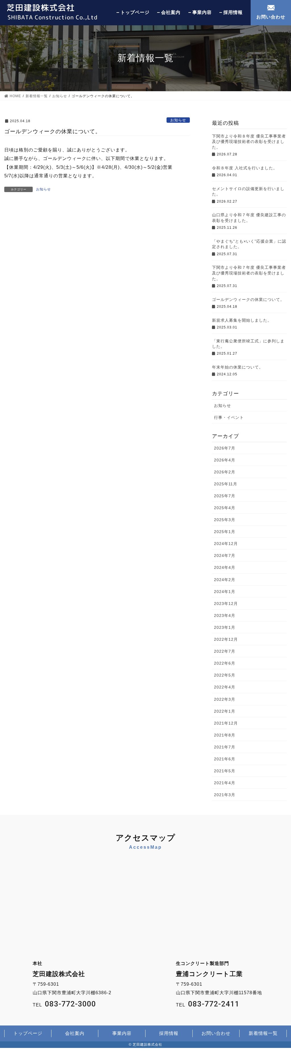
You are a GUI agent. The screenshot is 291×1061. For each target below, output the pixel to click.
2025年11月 (225, 484)
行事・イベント (229, 417)
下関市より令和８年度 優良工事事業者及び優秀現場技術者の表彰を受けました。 (249, 141)
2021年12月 (226, 723)
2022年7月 (224, 651)
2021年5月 (224, 771)
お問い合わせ (270, 16)
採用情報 (233, 12)
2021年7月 (224, 747)
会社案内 (170, 12)
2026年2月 (224, 472)
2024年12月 (226, 543)
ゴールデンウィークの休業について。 (248, 299)
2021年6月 (224, 759)
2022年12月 (226, 639)
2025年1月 (224, 531)
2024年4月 (224, 567)
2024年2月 (224, 579)
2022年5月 (224, 675)
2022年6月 (224, 663)
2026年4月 (224, 460)
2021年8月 (224, 735)
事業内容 (202, 12)
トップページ (134, 12)
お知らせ (178, 120)
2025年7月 (224, 496)
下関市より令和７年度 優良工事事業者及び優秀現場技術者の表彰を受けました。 (249, 273)
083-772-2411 (213, 1004)
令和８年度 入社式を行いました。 (244, 168)
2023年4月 (224, 615)
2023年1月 (224, 627)
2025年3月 (224, 519)
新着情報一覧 (263, 1033)
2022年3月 (224, 699)
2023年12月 (226, 603)
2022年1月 (224, 711)
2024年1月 (224, 591)
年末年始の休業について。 (237, 367)
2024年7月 (224, 555)
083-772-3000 (70, 1004)
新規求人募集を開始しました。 (242, 320)
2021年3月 (224, 794)
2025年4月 (224, 507)
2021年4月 (224, 783)
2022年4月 (224, 687)
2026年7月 (224, 448)
